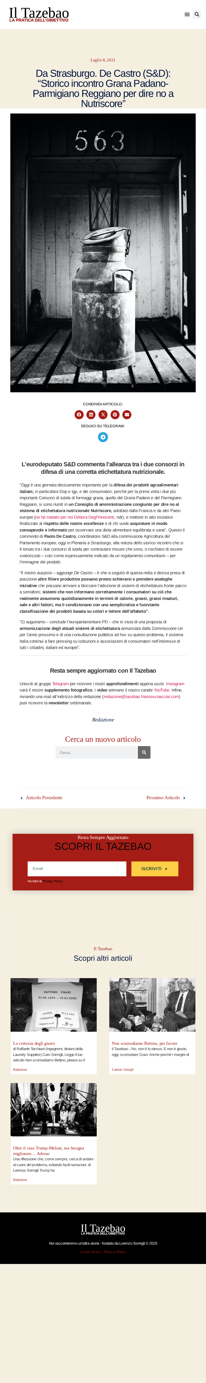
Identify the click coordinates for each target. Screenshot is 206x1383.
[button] (187, 14)
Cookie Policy (90, 1252)
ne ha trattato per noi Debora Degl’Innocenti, (75, 517)
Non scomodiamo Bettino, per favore (144, 1043)
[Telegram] (103, 437)
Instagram (175, 683)
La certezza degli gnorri (34, 1043)
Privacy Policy (53, 881)
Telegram (60, 683)
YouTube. (162, 690)
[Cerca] (144, 752)
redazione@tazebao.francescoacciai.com (141, 696)
